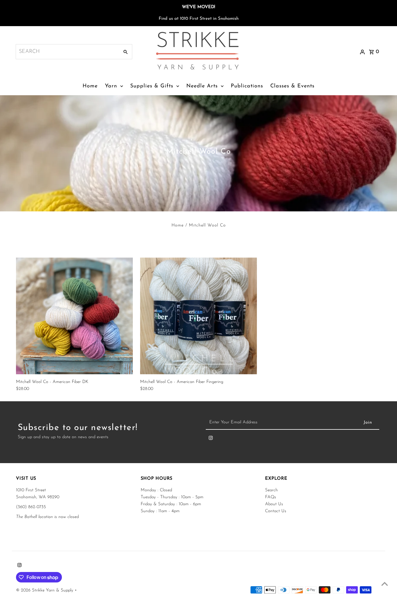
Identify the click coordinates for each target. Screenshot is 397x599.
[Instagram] (211, 439)
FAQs (270, 497)
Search (271, 490)
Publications (247, 86)
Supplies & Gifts (151, 86)
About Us (274, 504)
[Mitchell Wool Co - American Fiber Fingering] (198, 316)
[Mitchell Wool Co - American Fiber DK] (74, 316)
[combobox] (67, 51)
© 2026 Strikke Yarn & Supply (45, 590)
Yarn (111, 86)
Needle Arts (202, 86)
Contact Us (275, 511)
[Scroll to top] (384, 583)
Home (90, 86)
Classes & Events (292, 86)
